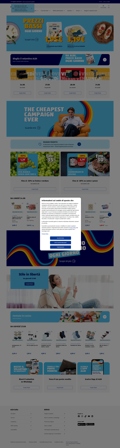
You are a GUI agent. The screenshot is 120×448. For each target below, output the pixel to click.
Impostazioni (60, 247)
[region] (60, 224)
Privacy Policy (72, 227)
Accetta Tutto (60, 238)
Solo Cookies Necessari (60, 243)
